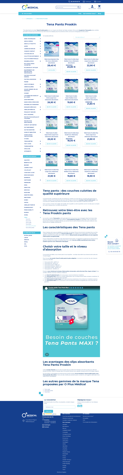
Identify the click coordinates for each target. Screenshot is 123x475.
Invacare (65, 450)
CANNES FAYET (67, 430)
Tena (34, 18)
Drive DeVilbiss (67, 436)
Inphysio (65, 448)
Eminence (65, 438)
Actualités (85, 418)
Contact (99, 1)
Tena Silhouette (48, 390)
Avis (55, 414)
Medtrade (65, 453)
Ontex (64, 457)
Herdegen (65, 442)
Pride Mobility (66, 463)
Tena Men (47, 392)
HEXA (64, 444)
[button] (69, 65)
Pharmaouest (66, 461)
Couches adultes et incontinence (71, 416)
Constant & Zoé (67, 434)
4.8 (53, 414)
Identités (65, 446)
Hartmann (65, 440)
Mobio (64, 455)
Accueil (24, 18)
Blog (99, 13)
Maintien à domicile (68, 418)
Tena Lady (47, 389)
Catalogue (88, 1)
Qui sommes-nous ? (89, 13)
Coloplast (65, 432)
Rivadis (64, 465)
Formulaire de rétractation (90, 422)
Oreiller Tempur (67, 459)
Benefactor (66, 426)
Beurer (64, 428)
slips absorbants (64, 238)
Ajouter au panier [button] (71, 71)
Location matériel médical (70, 420)
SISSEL (64, 467)
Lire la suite (51, 70)
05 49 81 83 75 (75, 1)
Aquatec (65, 424)
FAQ (79, 13)
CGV (84, 420)
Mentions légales (61, 472)
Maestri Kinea (66, 452)
